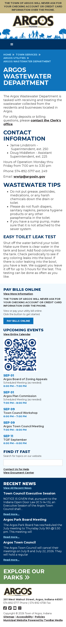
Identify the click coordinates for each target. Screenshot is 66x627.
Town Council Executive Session (29, 493)
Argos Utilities (14, 58)
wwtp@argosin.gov (29, 176)
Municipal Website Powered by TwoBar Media (33, 620)
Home (7, 54)
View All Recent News (17, 488)
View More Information (18, 293)
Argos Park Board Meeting (24, 520)
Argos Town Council (19, 542)
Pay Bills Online (18, 320)
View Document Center (18, 472)
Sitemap (8, 616)
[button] (12, 44)
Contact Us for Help (16, 469)
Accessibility (24, 616)
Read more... (11, 514)
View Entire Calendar (16, 334)
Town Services (26, 54)
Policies (40, 616)
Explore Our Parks (24, 574)
